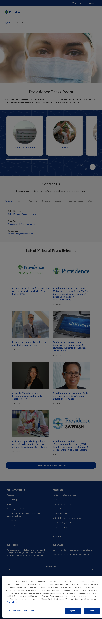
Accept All (92, 610)
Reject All (73, 610)
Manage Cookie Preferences (21, 610)
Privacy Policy (12, 602)
